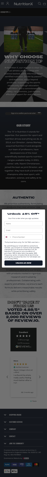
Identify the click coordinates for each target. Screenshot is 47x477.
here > (37, 242)
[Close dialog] (42, 212)
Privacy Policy (13, 259)
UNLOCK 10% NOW (23, 263)
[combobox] (8, 237)
